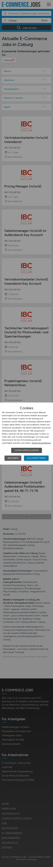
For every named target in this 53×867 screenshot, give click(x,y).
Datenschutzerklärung (41, 443)
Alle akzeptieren (36, 458)
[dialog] (26, 433)
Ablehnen (13, 458)
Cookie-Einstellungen (26, 450)
